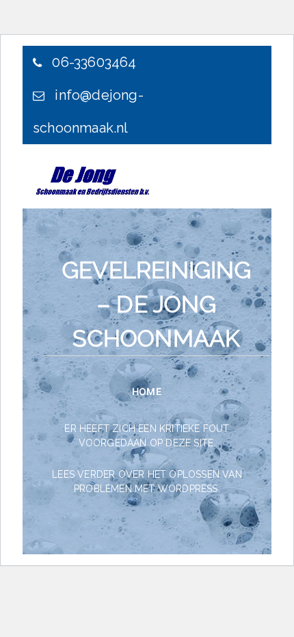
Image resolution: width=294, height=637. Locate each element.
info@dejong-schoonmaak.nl (88, 111)
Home (147, 391)
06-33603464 (92, 62)
